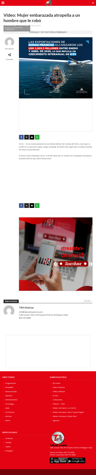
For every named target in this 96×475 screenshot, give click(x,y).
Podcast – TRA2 (59, 404)
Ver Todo (87, 301)
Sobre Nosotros (59, 387)
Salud (7, 408)
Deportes (8, 395)
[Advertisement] (55, 115)
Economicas (10, 412)
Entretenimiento (11, 400)
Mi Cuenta (56, 383)
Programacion (10, 383)
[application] (55, 183)
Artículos (8, 416)
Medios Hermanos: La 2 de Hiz (64, 408)
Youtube (8, 442)
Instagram (9, 451)
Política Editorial (59, 391)
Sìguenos (56, 420)
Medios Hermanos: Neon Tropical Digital (68, 412)
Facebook (9, 438)
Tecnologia (9, 404)
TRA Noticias (9, 49)
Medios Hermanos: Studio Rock (65, 416)
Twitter (8, 447)
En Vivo (55, 395)
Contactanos (57, 400)
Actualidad (9, 387)
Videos (7, 420)
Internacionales (11, 391)
